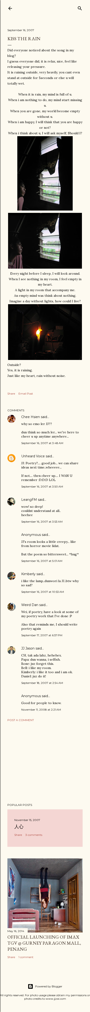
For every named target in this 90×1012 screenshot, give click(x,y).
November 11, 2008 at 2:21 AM (41, 709)
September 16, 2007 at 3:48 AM (42, 443)
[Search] (80, 7)
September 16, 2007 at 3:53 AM (42, 521)
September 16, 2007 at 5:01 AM (41, 561)
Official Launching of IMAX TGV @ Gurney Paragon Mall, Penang (44, 943)
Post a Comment (20, 720)
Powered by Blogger (48, 986)
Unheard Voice (33, 456)
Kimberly (28, 574)
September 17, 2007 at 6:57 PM (41, 635)
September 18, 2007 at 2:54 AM (42, 683)
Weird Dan (29, 605)
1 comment (25, 957)
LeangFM (29, 500)
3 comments (33, 835)
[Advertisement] (45, 762)
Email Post (25, 393)
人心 (19, 827)
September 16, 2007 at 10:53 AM (42, 591)
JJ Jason (28, 648)
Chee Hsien (30, 417)
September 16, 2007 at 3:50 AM (42, 486)
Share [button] (11, 393)
